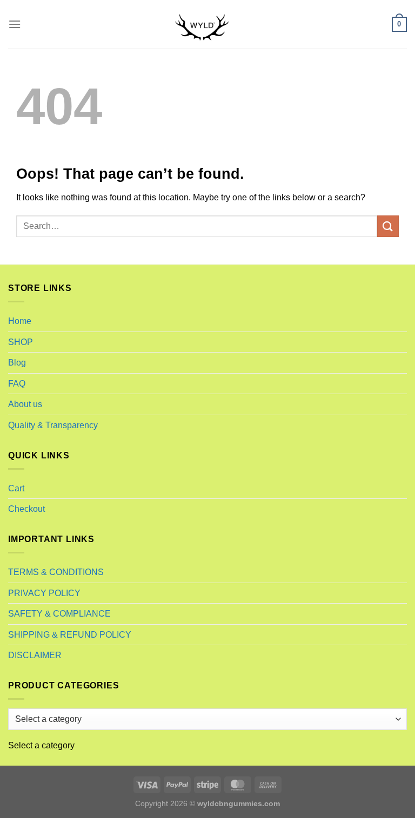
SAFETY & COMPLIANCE (59, 613)
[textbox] (41, 745)
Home (19, 321)
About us (25, 404)
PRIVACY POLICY (44, 593)
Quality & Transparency (53, 425)
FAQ (16, 383)
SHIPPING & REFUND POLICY (69, 634)
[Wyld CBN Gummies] (207, 24)
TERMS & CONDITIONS (56, 572)
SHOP (20, 342)
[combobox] (41, 745)
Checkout (26, 508)
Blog (17, 362)
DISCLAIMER (35, 655)
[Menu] (14, 24)
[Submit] (388, 225)
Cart (16, 488)
